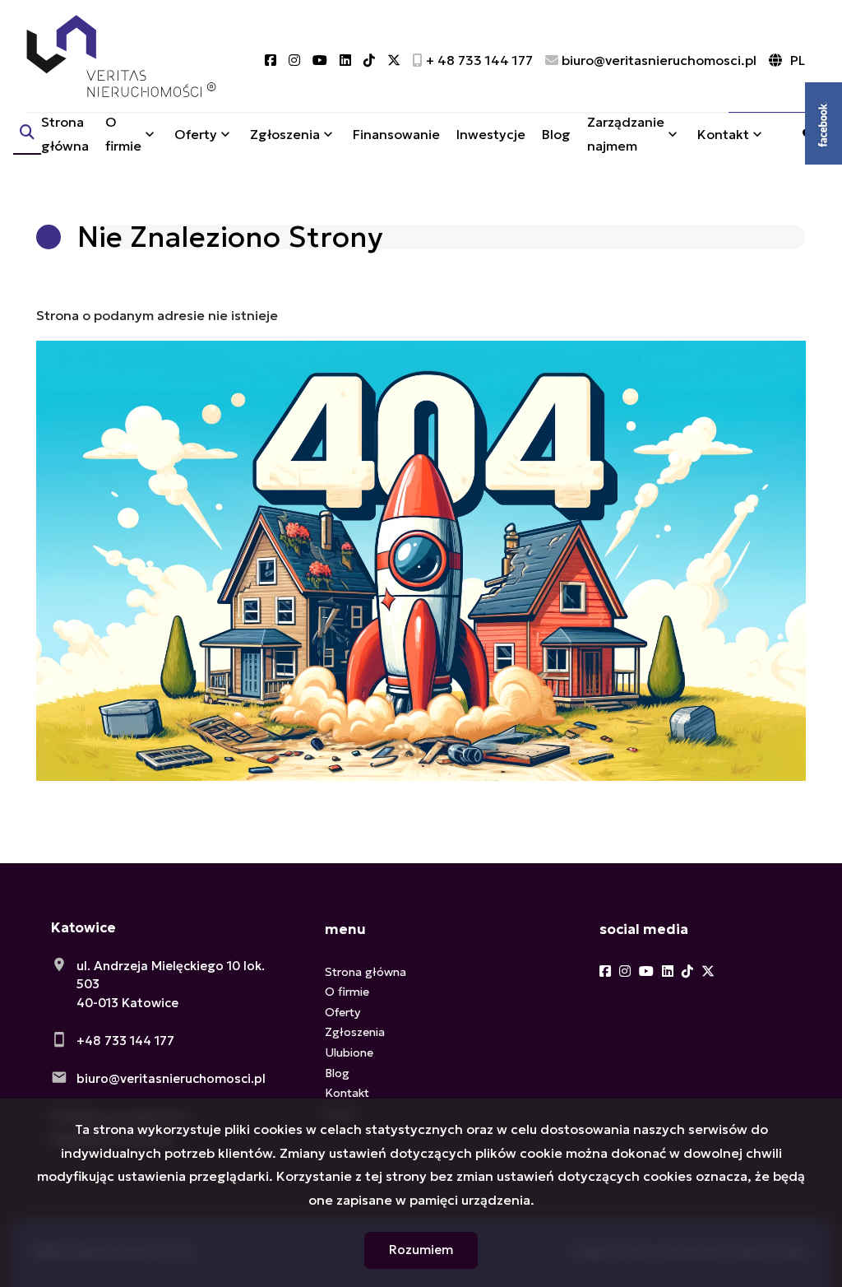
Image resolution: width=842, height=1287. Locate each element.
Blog (556, 134)
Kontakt (723, 134)
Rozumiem (421, 1249)
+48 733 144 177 (125, 1040)
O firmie (123, 134)
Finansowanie (396, 134)
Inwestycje (490, 134)
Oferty (195, 134)
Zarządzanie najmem (625, 134)
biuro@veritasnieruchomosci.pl (171, 1078)
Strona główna (65, 134)
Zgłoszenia (355, 1031)
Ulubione (349, 1052)
